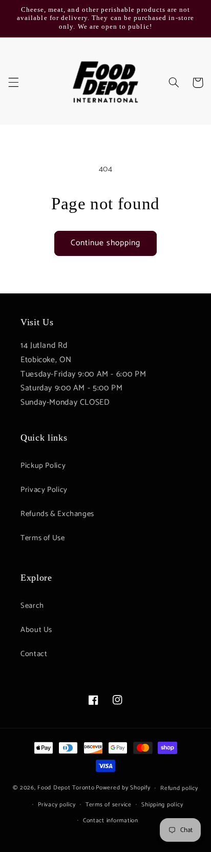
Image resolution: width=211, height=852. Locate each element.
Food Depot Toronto (65, 787)
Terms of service (109, 804)
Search (32, 606)
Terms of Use (42, 538)
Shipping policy (162, 804)
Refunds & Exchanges (57, 514)
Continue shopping (106, 243)
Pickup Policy (43, 466)
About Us (36, 630)
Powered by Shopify (123, 787)
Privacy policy (56, 804)
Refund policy (179, 788)
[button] (13, 82)
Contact (33, 654)
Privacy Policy (44, 490)
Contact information (110, 820)
